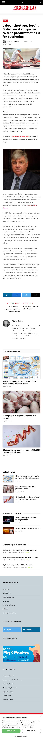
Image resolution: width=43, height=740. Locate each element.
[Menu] (3, 2)
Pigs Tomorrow (7, 692)
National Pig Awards (9, 688)
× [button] (40, 716)
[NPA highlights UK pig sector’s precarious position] (21, 402)
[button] (21, 736)
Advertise (6, 589)
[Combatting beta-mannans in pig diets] (8, 530)
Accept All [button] (11, 731)
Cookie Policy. (28, 727)
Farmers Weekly (8, 676)
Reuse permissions (9, 613)
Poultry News (7, 695)
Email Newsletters (9, 605)
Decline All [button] (31, 731)
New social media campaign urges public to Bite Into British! (12, 309)
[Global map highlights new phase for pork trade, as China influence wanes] (21, 367)
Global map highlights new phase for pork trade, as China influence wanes (19, 382)
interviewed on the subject (20, 136)
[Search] (40, 2)
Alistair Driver (15, 41)
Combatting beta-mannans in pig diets (27, 528)
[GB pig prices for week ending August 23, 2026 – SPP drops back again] (21, 436)
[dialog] (21, 727)
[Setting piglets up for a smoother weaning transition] (8, 520)
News (5, 20)
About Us (6, 601)
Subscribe (6, 609)
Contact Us (6, 593)
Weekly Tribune (8, 699)
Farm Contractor (8, 684)
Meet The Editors (8, 597)
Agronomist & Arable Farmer (12, 680)
